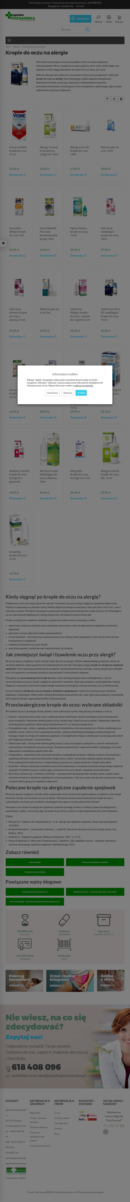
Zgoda (81, 393)
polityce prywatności (83, 385)
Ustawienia (52, 393)
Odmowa (67, 393)
